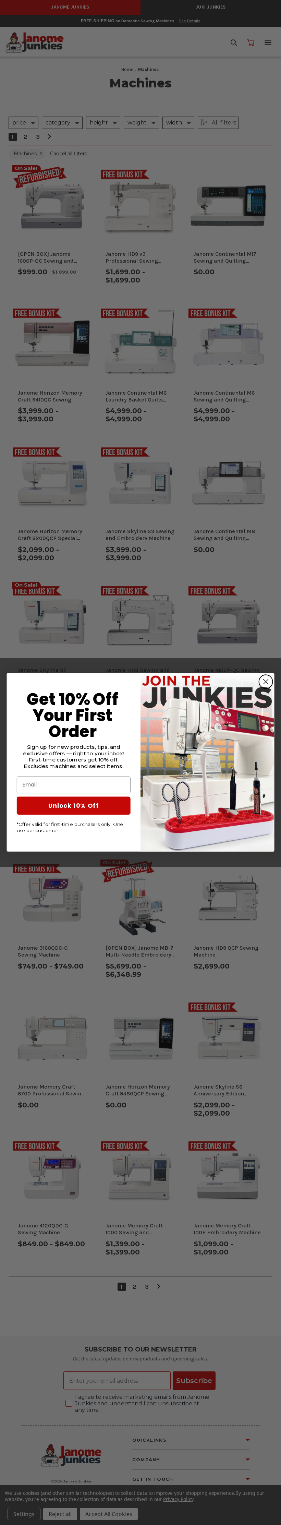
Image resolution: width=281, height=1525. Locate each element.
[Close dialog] (266, 682)
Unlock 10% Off (73, 805)
